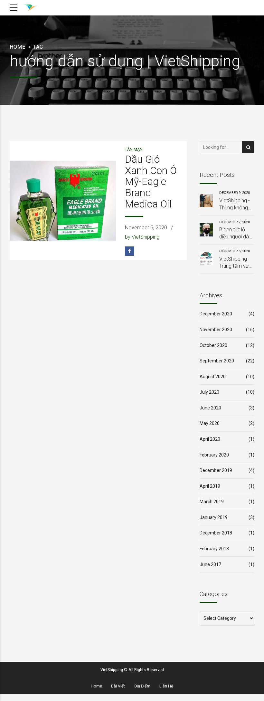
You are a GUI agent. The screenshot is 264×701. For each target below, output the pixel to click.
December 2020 (216, 313)
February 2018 (214, 548)
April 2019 (210, 486)
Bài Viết (118, 686)
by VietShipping (142, 237)
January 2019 (214, 517)
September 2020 (217, 360)
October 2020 (213, 345)
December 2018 (216, 532)
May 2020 (210, 423)
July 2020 (209, 392)
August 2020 (213, 376)
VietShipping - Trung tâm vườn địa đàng (236, 263)
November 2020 (216, 329)
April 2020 (210, 439)
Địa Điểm (142, 686)
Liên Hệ (166, 686)
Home (17, 47)
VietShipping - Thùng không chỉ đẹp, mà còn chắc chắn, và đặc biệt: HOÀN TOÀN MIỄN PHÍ (236, 204)
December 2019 (216, 470)
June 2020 (210, 407)
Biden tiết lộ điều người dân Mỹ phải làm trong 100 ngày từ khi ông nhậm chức (236, 233)
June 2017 (210, 564)
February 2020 (214, 454)
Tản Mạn (134, 149)
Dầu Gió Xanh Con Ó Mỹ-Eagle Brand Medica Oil (151, 181)
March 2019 (212, 501)
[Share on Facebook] (129, 251)
